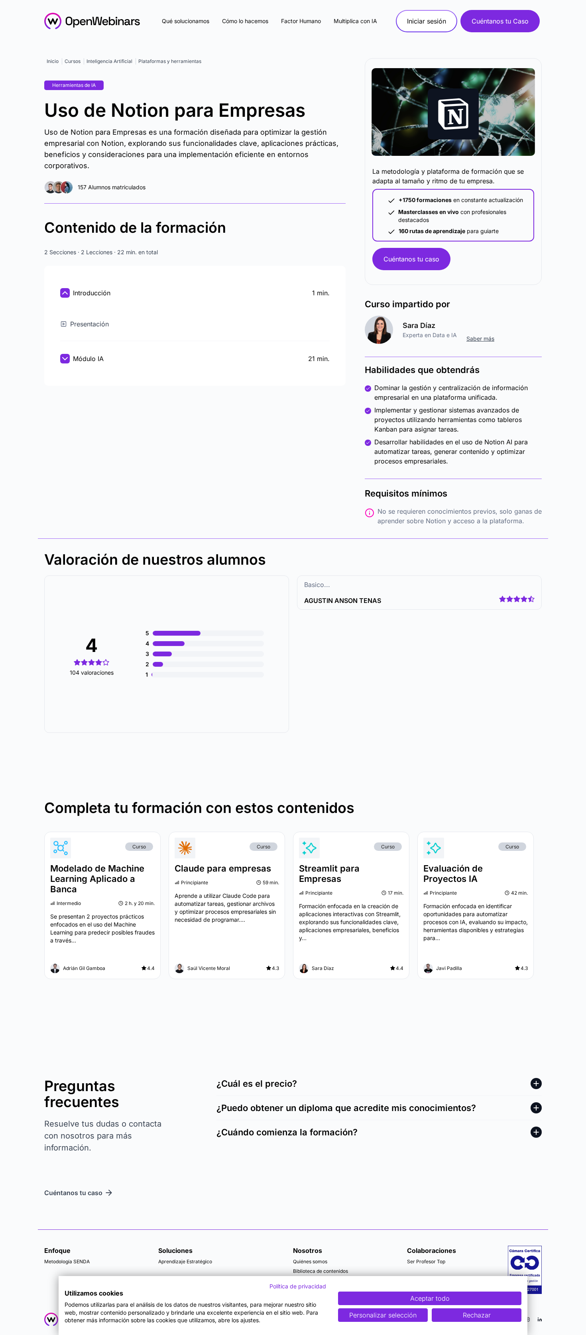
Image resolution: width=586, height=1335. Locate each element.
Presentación (89, 324)
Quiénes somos (310, 1261)
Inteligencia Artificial (109, 61)
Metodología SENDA (67, 1261)
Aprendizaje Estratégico (185, 1261)
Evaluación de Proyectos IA (453, 873)
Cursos (73, 61)
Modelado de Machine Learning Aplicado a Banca (97, 878)
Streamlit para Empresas (329, 873)
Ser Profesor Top (426, 1261)
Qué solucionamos (185, 21)
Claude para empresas (223, 868)
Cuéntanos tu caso (411, 259)
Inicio (53, 61)
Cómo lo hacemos (245, 21)
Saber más (480, 338)
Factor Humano (301, 21)
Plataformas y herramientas (169, 61)
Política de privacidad (297, 1286)
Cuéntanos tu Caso (500, 21)
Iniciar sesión (426, 21)
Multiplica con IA (355, 21)
